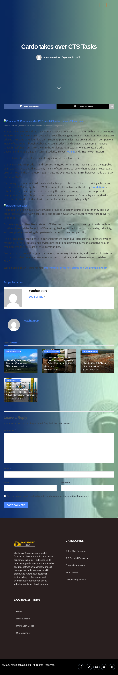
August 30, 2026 (14, 370)
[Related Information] (16, 205)
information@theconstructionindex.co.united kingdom (75, 268)
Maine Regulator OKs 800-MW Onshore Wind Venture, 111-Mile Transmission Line (20, 363)
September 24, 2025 (71, 57)
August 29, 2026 (91, 370)
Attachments (72, 572)
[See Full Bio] (44, 297)
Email (8, 482)
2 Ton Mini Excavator (76, 551)
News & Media (23, 618)
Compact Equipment (76, 579)
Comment (10, 429)
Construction (13, 352)
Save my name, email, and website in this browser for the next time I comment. (48, 496)
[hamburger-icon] (103, 5)
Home (19, 611)
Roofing (70, 151)
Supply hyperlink (13, 282)
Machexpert (51, 57)
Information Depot (25, 626)
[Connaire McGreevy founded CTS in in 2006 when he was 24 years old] (44, 121)
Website (65, 482)
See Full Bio (35, 296)
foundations (98, 187)
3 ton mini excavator (76, 565)
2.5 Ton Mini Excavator (77, 558)
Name (8, 468)
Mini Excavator (23, 633)
